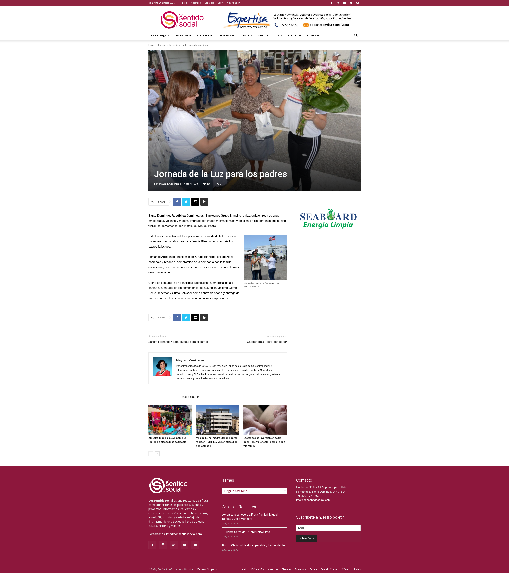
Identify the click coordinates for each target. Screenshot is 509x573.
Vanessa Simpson (207, 569)
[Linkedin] (345, 3)
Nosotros (196, 2)
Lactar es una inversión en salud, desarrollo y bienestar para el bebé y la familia (264, 442)
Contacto (209, 2)
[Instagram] (338, 3)
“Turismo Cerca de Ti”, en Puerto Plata (246, 532)
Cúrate (244, 35)
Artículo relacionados (164, 396)
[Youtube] (358, 3)
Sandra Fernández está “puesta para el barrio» (178, 342)
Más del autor (190, 396)
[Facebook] (331, 3)
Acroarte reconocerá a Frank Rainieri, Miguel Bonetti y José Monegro (250, 516)
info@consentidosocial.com (184, 534)
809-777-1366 (310, 495)
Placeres (203, 35)
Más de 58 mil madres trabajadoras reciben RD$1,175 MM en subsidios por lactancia (216, 442)
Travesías (224, 35)
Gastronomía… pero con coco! (267, 342)
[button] (356, 36)
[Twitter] (351, 3)
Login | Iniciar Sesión (229, 2)
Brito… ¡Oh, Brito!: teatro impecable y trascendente (253, 545)
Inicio (184, 2)
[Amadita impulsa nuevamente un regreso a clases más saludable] (170, 420)
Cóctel (293, 35)
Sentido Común (268, 35)
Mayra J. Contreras (170, 183)
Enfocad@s (158, 35)
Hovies (311, 35)
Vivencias (181, 35)
